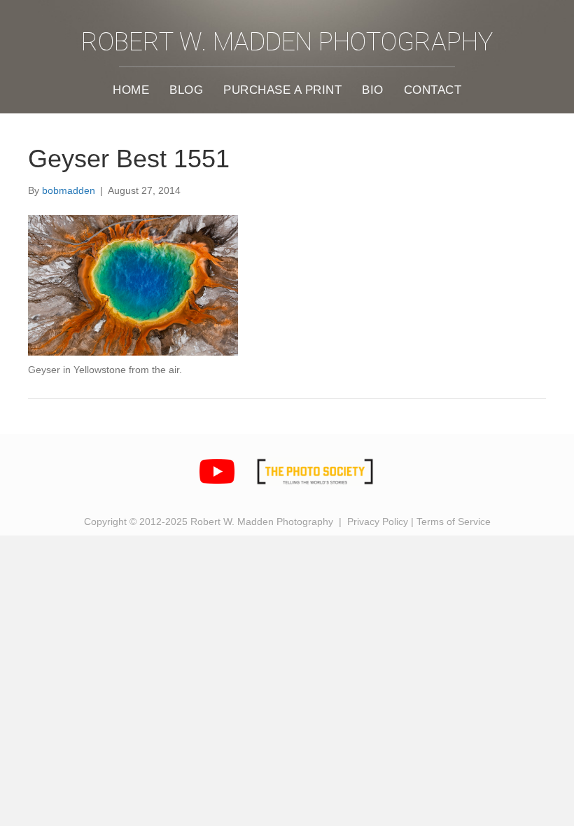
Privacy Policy (377, 521)
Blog (186, 90)
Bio (373, 90)
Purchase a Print (282, 90)
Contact (433, 90)
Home (131, 90)
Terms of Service (453, 521)
